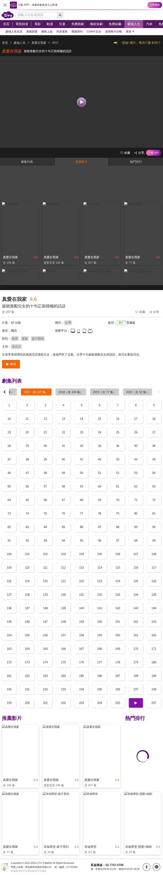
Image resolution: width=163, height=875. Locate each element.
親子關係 (38, 338)
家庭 (25, 338)
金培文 (16, 346)
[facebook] (146, 867)
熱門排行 (136, 161)
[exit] (5, 5)
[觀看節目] (81, 101)
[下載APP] (153, 153)
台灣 (68, 322)
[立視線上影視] (8, 15)
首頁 (5, 42)
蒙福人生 (20, 42)
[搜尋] (60, 15)
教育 (15, 338)
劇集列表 (27, 161)
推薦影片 (81, 161)
